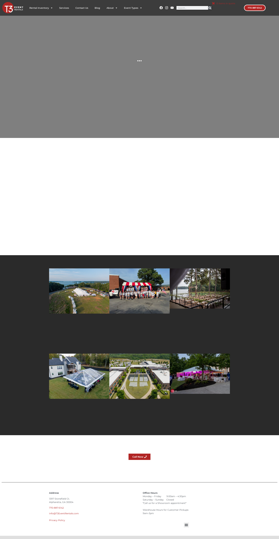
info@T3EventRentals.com (64, 513)
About (110, 7)
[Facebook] (161, 7)
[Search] (210, 8)
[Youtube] (172, 7)
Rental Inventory (39, 7)
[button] (186, 525)
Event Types (131, 7)
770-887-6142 (56, 507)
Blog (97, 7)
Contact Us (81, 7)
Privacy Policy (57, 520)
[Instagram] (166, 7)
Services (64, 7)
